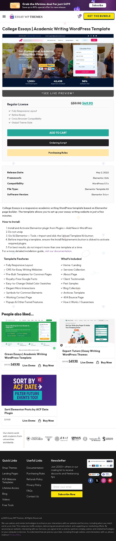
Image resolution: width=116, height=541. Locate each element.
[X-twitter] (97, 480)
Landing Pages (10, 473)
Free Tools (8, 505)
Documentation (35, 467)
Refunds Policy (34, 479)
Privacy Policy (34, 485)
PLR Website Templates (9, 481)
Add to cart (58, 132)
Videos (6, 499)
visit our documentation (58, 251)
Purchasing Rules (36, 473)
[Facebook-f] (90, 480)
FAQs (29, 490)
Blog (4, 493)
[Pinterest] (110, 480)
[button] (4, 16)
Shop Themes (9, 467)
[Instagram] (103, 480)
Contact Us (33, 496)
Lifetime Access (10, 488)
